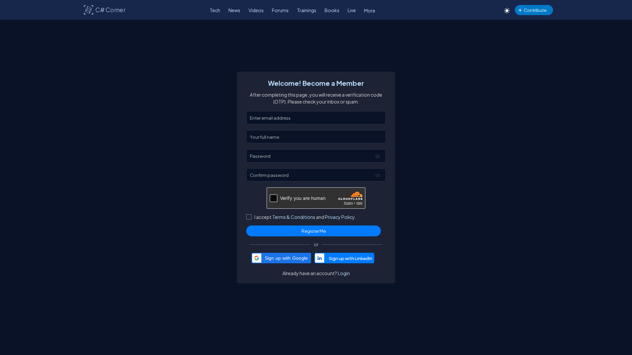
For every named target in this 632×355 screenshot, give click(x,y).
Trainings (306, 10)
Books (332, 10)
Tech (215, 10)
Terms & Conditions (293, 217)
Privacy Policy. (340, 217)
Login (344, 273)
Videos (256, 10)
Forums (280, 10)
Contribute (535, 10)
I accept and (305, 217)
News (234, 10)
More (369, 10)
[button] (281, 258)
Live (352, 10)
